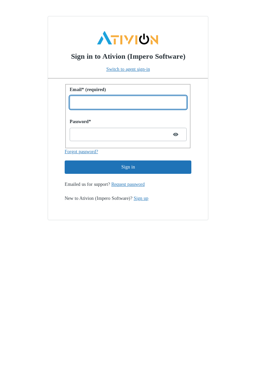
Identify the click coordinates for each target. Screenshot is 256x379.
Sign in (128, 166)
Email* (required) (88, 89)
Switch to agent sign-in (128, 69)
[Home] (128, 38)
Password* (80, 121)
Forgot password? (81, 151)
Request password (128, 184)
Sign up (141, 198)
